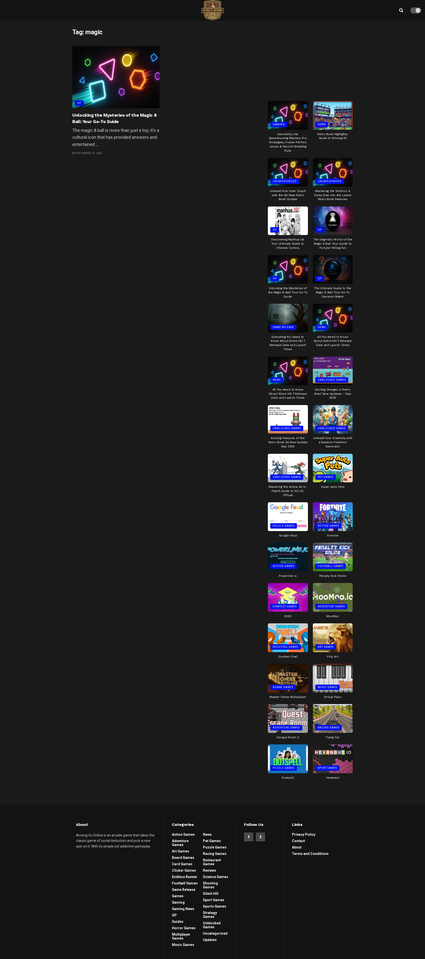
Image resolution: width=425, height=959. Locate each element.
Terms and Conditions (310, 854)
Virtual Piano (333, 697)
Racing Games (328, 727)
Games (177, 896)
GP (79, 103)
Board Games (283, 687)
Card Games (182, 864)
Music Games (327, 687)
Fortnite (332, 535)
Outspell (288, 777)
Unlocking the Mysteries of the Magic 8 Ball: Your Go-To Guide (288, 292)
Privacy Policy (303, 834)
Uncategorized (285, 181)
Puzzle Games (283, 525)
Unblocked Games (332, 379)
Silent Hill (210, 894)
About (297, 847)
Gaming (279, 124)
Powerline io (288, 576)
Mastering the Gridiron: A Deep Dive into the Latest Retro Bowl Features (332, 195)
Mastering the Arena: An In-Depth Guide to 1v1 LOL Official (288, 491)
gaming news (183, 909)
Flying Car (332, 737)
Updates (210, 940)
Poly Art (332, 656)
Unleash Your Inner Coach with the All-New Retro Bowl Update (288, 195)
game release (283, 327)
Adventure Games (331, 606)
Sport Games (327, 768)
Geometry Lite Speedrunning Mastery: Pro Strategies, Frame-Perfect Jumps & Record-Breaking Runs (288, 142)
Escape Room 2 (288, 737)
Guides (177, 922)
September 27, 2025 (88, 153)
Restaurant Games (212, 862)
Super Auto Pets (332, 486)
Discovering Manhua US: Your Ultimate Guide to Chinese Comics (287, 244)
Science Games (215, 877)
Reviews (209, 870)
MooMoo (332, 616)
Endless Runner (184, 877)
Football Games (330, 566)
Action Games (328, 525)
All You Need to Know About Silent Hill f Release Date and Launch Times (333, 341)
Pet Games (325, 477)
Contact (298, 841)
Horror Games (184, 928)
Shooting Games (285, 646)
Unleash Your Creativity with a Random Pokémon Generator (332, 442)
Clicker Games (184, 870)
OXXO (288, 616)
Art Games (326, 646)
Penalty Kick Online (332, 576)
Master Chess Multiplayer (288, 697)
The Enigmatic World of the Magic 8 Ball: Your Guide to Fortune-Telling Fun (332, 244)
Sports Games (214, 906)
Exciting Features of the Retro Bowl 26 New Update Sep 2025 (287, 442)
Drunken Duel (288, 656)
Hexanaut (332, 777)
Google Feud (288, 535)
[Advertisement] (310, 59)
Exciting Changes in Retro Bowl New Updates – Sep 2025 (332, 394)
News (322, 124)
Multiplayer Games (181, 936)
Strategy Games (285, 606)
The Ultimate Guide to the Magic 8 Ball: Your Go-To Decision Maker (332, 292)
